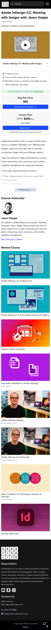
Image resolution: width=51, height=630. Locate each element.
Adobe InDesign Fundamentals (15, 457)
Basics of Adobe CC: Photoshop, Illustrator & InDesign (21, 495)
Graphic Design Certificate (13, 349)
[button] (44, 623)
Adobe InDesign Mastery (12, 420)
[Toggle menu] (47, 4)
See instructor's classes (11, 239)
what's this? (38, 91)
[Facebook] (8, 590)
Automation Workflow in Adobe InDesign (19, 383)
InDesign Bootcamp (10, 533)
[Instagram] (14, 590)
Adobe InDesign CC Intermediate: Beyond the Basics (25, 314)
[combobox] (27, 4)
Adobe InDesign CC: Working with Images (22, 63)
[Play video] (25, 45)
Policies (25, 627)
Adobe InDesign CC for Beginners (16, 280)
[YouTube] (3, 590)
